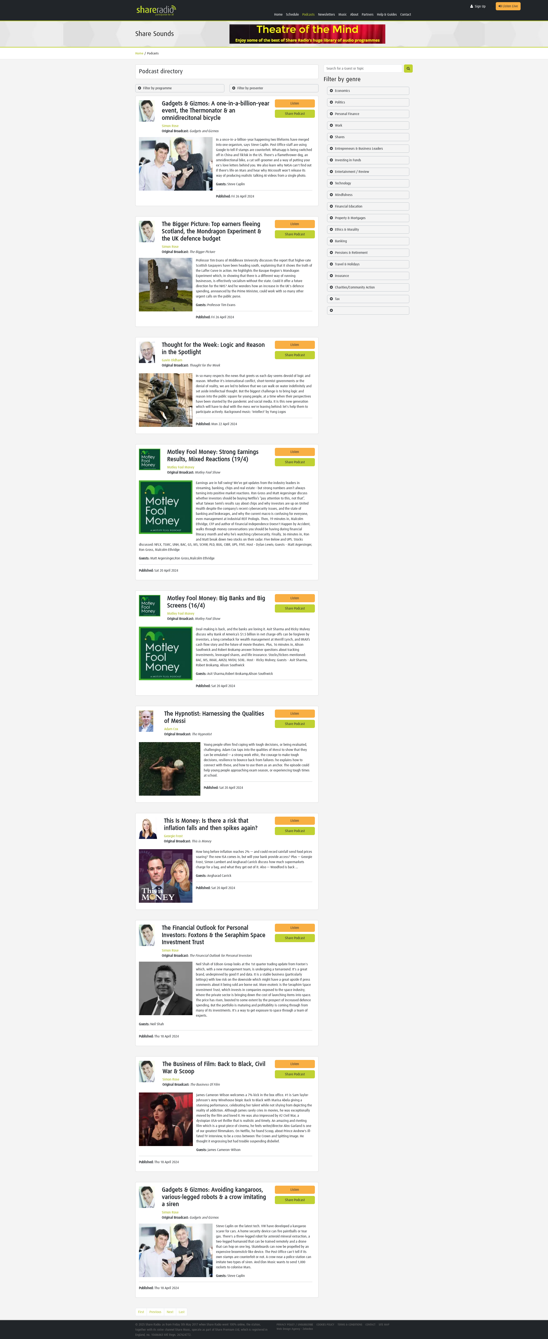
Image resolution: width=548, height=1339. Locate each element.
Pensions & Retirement (351, 252)
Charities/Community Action (355, 287)
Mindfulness (344, 195)
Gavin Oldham (172, 360)
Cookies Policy (325, 1324)
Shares (340, 137)
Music (342, 14)
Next (170, 1312)
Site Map (384, 1324)
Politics (340, 102)
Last (182, 1312)
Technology (343, 183)
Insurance (342, 276)
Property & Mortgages (350, 218)
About (354, 14)
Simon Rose (170, 126)
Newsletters (326, 14)
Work (338, 125)
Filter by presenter (250, 88)
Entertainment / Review (352, 171)
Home (278, 14)
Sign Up (480, 6)
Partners (368, 14)
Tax (337, 299)
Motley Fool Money (180, 467)
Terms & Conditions (350, 1324)
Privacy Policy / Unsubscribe (295, 1324)
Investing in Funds (348, 160)
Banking (341, 241)
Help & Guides (387, 14)
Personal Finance (347, 114)
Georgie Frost (173, 836)
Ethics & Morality (347, 229)
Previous (155, 1312)
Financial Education (348, 206)
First (141, 1312)
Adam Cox (171, 729)
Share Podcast (295, 113)
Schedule (292, 14)
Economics (342, 91)
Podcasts (308, 14)
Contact (405, 14)
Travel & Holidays (347, 264)
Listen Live (510, 6)
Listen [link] (294, 103)
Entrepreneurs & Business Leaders (359, 148)
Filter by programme (157, 88)
